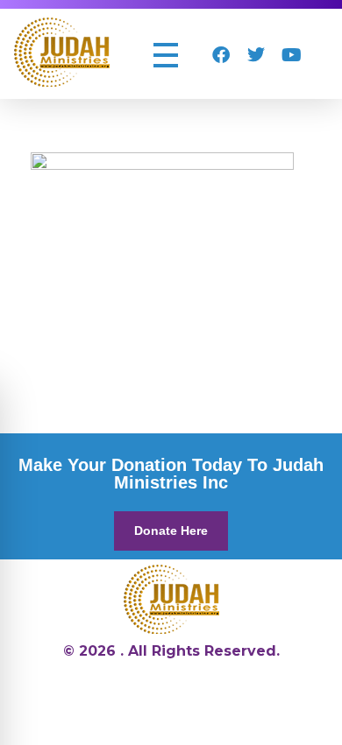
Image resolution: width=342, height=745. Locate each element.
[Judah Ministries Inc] (62, 52)
